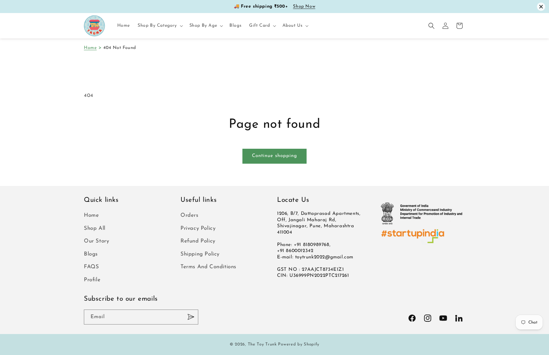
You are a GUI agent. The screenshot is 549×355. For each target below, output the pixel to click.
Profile (92, 280)
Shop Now (304, 6)
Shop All (94, 228)
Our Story (96, 241)
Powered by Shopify (298, 344)
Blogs (91, 254)
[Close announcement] (541, 7)
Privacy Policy (197, 228)
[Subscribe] (191, 317)
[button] (160, 25)
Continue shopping (274, 156)
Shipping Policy (200, 254)
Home (90, 47)
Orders (189, 215)
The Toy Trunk (262, 344)
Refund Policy (197, 241)
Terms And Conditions (208, 267)
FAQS (91, 267)
